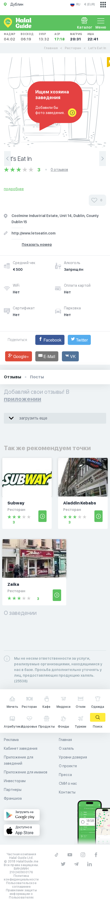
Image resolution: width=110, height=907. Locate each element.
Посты (37, 376)
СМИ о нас (68, 783)
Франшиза (13, 798)
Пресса (65, 775)
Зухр (44, 36)
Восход (27, 36)
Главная (51, 48)
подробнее (14, 189)
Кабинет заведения (20, 748)
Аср (59, 36)
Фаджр (10, 36)
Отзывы (12, 376)
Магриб (76, 36)
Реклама (11, 740)
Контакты (67, 792)
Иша (92, 36)
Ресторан (73, 48)
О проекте (68, 766)
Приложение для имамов (25, 772)
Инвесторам (15, 781)
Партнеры (12, 790)
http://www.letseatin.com (34, 233)
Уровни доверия (73, 757)
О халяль (66, 748)
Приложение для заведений (18, 760)
